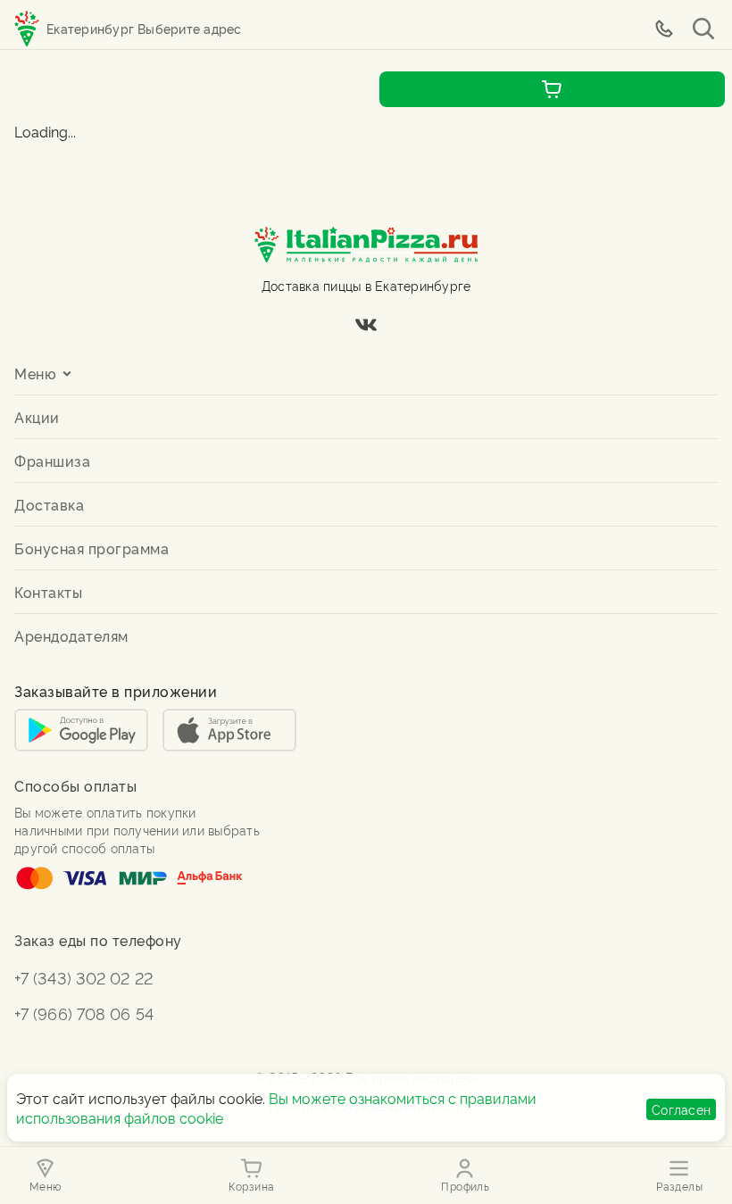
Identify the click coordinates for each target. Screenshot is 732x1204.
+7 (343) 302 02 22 (83, 977)
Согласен (681, 1108)
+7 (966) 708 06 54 (84, 1012)
